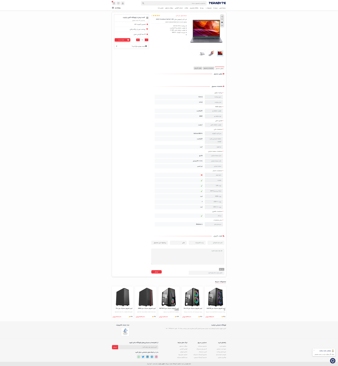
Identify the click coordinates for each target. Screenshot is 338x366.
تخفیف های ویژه (183, 355)
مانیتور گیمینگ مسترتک (200, 355)
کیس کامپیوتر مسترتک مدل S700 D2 (193, 308)
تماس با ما (160, 8)
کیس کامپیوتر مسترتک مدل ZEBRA (147, 308)
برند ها (202, 8)
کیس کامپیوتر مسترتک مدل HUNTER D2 (216, 309)
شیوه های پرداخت (221, 352)
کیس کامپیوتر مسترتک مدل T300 (124, 308)
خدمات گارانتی (179, 8)
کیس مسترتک (203, 352)
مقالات (186, 8)
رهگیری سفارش (222, 357)
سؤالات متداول (183, 346)
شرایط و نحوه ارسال (221, 355)
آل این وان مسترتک (201, 349)
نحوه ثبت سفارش (221, 349)
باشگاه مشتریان (194, 8)
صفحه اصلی (222, 8)
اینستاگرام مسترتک (182, 357)
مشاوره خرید (222, 346)
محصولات (209, 8)
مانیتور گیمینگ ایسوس (200, 357)
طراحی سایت (161, 364)
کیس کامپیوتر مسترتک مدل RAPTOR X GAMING (169, 309)
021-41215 (117, 8)
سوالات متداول (169, 8)
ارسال (115, 347)
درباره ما (215, 8)
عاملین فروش (183, 352)
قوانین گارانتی (183, 349)
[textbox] (174, 3)
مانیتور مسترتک (202, 346)
